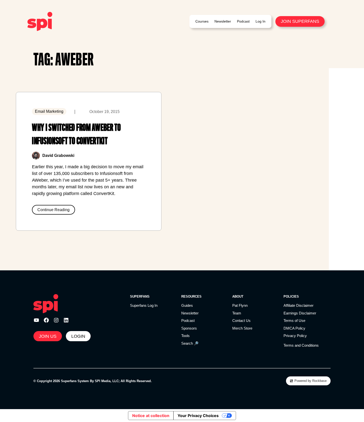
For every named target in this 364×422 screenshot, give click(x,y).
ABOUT (237, 296)
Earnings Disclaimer (300, 313)
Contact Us (241, 320)
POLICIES (291, 296)
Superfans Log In (143, 305)
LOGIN (78, 336)
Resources (191, 296)
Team (236, 313)
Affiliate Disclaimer (298, 305)
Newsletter (190, 313)
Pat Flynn (240, 305)
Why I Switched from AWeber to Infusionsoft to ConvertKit (76, 134)
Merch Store (242, 328)
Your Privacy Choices (198, 415)
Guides (187, 305)
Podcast (188, 320)
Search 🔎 (190, 343)
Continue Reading (53, 210)
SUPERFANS (140, 296)
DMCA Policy (294, 328)
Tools (185, 336)
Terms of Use (294, 320)
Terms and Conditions (301, 345)
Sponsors (189, 328)
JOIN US (47, 336)
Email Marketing (49, 111)
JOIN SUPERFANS (300, 21)
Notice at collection (150, 415)
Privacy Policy (295, 336)
